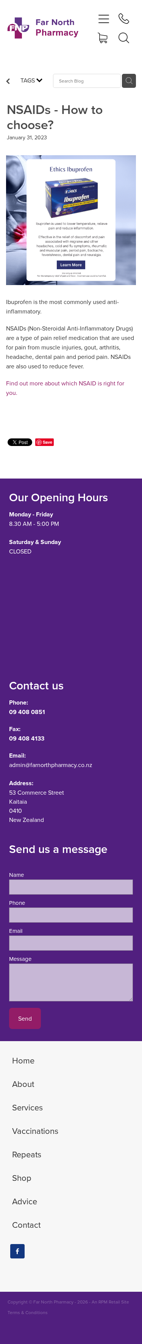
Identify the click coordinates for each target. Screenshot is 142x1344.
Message (20, 959)
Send (25, 1018)
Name (16, 875)
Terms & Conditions (28, 1312)
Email (15, 931)
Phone (17, 903)
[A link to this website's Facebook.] (17, 1251)
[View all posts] (8, 81)
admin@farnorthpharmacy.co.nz (50, 765)
